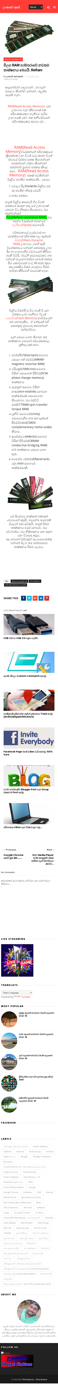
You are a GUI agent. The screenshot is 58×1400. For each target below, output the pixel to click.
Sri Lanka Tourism (22, 1212)
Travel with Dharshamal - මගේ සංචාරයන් (22, 1217)
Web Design (43, 1222)
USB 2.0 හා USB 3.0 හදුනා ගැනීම (21, 638)
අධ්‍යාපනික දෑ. (22, 1233)
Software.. (41, 1207)
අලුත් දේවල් (43, 1238)
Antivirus (50, 1151)
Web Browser (26, 1222)
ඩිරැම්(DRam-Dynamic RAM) (28, 242)
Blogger (24, 1156)
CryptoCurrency (11, 1172)
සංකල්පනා (8, 1279)
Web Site (7, 1228)
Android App (35, 1151)
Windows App (22, 1228)
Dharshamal (41, 1379)
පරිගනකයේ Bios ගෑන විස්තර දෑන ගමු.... (23, 827)
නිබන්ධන (45, 1248)
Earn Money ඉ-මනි (32, 1177)
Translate (25, 996)
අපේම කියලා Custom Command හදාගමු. (25, 676)
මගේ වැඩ (8, 1258)
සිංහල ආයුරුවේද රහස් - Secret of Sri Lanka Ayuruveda (27, 1284)
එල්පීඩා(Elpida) (22, 225)
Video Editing (9, 1222)
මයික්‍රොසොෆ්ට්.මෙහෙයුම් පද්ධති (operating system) (26, 1268)
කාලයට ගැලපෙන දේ (13, 59)
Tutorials (49, 1217)
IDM (39, 1192)
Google (32, 1187)
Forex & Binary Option (14, 1187)
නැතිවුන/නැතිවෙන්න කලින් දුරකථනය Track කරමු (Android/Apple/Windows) (28, 715)
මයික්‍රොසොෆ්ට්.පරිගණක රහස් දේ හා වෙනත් (22, 1263)
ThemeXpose (28, 1379)
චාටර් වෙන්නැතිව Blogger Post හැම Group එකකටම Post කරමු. (26, 791)
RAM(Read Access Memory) (26, 106)
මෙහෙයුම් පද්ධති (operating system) (19, 1273)
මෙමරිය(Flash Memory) (22, 318)
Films (30, 1182)
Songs (6, 1212)
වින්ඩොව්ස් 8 (46, 1273)
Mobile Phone (10, 1197)
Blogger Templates (42, 1156)
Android (20, 1151)
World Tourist (40, 1228)
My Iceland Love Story (31, 1197)
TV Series (39, 1212)
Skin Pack (28, 1207)
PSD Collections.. (11, 1207)
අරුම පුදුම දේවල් (27, 1238)
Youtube (7, 1233)
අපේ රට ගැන (9, 1238)
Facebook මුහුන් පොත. (13, 1182)
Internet (49, 1192)
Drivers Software (11, 1177)
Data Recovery (29, 1172)
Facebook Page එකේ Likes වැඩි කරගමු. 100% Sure (28, 753)
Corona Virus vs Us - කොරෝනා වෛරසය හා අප (25, 1166)
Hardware (27, 1192)
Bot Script (8, 1161)
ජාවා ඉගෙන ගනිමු (11, 1248)
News (38, 1202)
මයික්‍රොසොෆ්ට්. (23, 1258)
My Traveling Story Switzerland (17, 1202)
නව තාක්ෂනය (35, 581)
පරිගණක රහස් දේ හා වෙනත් (15, 585)
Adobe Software (40, 1146)
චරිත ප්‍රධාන (31, 1243)
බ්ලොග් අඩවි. (38, 1253)
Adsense (7, 1151)
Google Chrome (11, 1192)
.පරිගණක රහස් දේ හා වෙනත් (16, 1146)
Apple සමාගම (10, 1156)
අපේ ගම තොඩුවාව (41, 1233)
